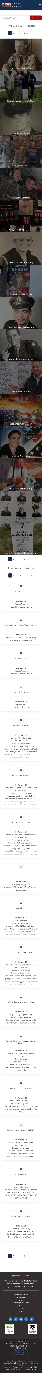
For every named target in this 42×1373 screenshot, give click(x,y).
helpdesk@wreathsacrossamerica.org (21, 1361)
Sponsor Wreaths (21, 1294)
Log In (21, 1311)
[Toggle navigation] (40, 5)
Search (35, 18)
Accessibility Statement (21, 1352)
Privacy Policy (21, 1350)
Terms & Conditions (21, 1354)
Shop (21, 1306)
